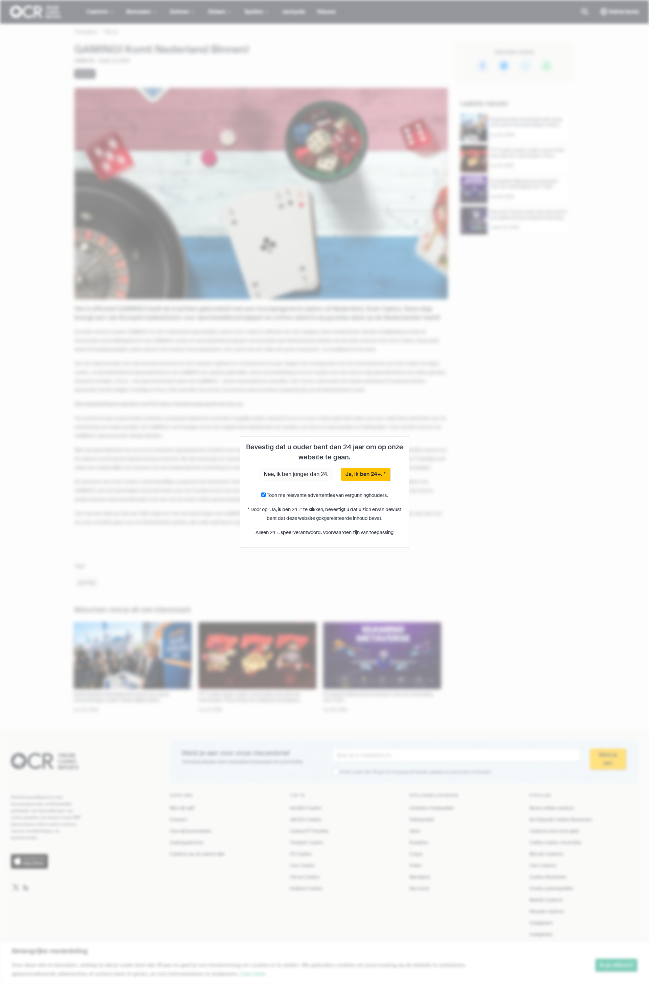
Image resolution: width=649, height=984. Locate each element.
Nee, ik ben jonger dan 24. (296, 474)
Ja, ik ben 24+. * (365, 474)
